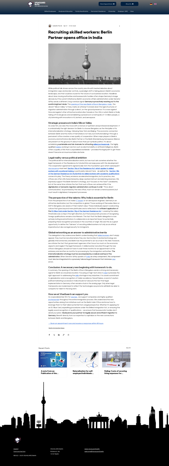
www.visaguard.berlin (92, 449)
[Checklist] (84, 359)
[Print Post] (68, 335)
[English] (155, 4)
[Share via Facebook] (49, 335)
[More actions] (119, 26)
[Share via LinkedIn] (59, 335)
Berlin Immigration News (56, 328)
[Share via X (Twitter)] (54, 335)
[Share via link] (64, 335)
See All (128, 348)
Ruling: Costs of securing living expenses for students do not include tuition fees (115, 372)
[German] (151, 4)
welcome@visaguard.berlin (94, 451)
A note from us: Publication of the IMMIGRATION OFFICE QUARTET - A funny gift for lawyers (51, 372)
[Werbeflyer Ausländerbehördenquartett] (53, 359)
